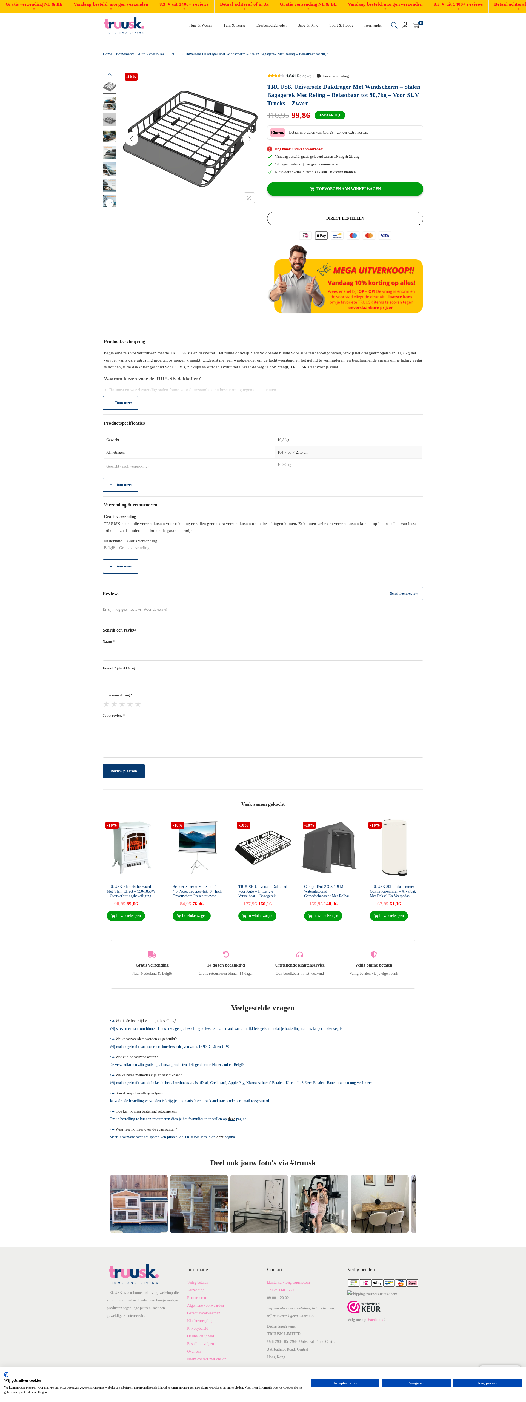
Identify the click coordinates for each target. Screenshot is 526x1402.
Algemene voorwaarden (205, 1305)
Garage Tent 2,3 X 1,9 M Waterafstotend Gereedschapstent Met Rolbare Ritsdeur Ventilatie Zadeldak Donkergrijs (327, 896)
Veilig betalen (197, 1282)
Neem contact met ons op (206, 1359)
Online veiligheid (200, 1336)
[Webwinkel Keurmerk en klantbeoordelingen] (364, 1306)
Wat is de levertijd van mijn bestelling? (146, 1021)
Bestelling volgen (200, 1344)
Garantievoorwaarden (203, 1313)
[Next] (249, 139)
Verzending (195, 1290)
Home (107, 54)
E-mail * (119, 668)
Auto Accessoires (151, 54)
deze (231, 1119)
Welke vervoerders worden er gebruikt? (146, 1039)
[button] (263, 1021)
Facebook (376, 1320)
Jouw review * (114, 715)
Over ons (194, 1351)
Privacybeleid (197, 1328)
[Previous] (131, 139)
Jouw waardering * (118, 695)
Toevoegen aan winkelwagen (348, 189)
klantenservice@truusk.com (288, 1282)
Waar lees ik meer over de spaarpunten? (146, 1129)
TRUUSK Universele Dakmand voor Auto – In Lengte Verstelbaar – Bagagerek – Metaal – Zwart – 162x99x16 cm (262, 896)
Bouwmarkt (125, 54)
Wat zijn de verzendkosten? (137, 1057)
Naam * (109, 642)
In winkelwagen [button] (128, 916)
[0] (416, 25)
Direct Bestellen (345, 218)
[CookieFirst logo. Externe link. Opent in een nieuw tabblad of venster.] (6, 1374)
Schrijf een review (404, 593)
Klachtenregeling (200, 1321)
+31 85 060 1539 (280, 1290)
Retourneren (196, 1298)
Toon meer (123, 403)
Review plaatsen (123, 771)
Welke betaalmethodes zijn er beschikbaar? (149, 1075)
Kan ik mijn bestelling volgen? (139, 1093)
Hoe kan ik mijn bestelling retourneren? (146, 1111)
